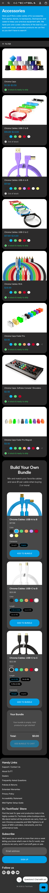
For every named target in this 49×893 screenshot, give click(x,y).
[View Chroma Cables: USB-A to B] (24, 504)
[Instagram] (8, 872)
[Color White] (11, 535)
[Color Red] (36, 531)
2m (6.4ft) (14, 614)
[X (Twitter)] (13, 872)
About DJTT (7, 771)
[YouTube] (17, 872)
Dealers (5, 776)
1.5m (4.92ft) (15, 610)
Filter (8, 44)
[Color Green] (21, 531)
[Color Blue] (16, 531)
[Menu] (3, 3)
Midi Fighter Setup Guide (12, 803)
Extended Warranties (11, 789)
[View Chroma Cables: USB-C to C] (24, 642)
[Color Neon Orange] (26, 531)
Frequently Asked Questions (14, 780)
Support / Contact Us (11, 767)
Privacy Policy (8, 794)
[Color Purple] (31, 531)
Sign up (24, 859)
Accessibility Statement (12, 798)
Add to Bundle (24, 553)
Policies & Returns (9, 785)
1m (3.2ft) (28, 610)
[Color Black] (11, 531)
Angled (23, 545)
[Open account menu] (40, 3)
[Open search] (8, 3)
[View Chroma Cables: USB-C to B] (24, 573)
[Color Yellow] (16, 535)
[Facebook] (4, 872)
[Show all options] (42, 344)
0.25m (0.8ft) (15, 684)
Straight (14, 545)
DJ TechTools (28, 886)
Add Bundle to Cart (24, 743)
